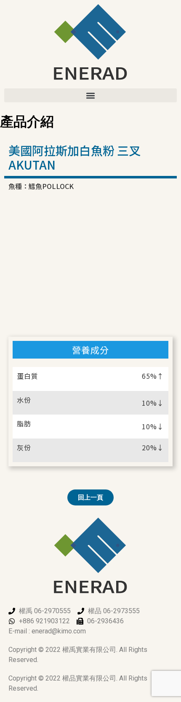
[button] (90, 95)
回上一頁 (90, 497)
